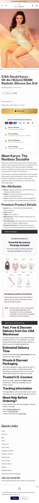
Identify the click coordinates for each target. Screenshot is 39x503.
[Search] (6, 5)
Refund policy (6, 457)
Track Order (5, 447)
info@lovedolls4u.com (13, 409)
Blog (3, 437)
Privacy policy (6, 460)
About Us (4, 434)
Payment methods (7, 454)
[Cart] (37, 5)
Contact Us (5, 444)
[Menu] (2, 5)
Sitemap (4, 467)
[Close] (37, 487)
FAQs (3, 441)
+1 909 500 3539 (12, 411)
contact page (22, 413)
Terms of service (7, 464)
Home (3, 431)
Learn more (16, 494)
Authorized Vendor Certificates (11, 474)
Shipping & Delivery (8, 450)
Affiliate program (7, 470)
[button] (19, 232)
